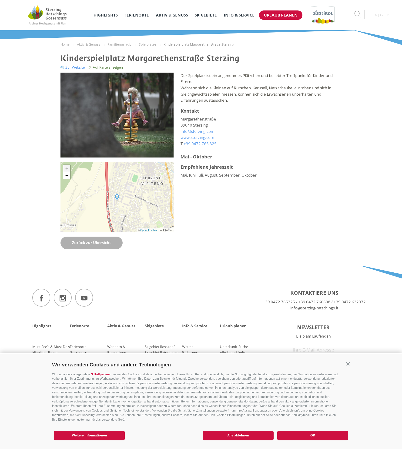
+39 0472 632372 (350, 302)
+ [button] (66, 168)
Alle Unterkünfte (233, 352)
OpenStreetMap (149, 230)
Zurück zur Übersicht (91, 242)
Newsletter (313, 327)
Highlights (106, 15)
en (375, 15)
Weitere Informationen (89, 435)
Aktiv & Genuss (172, 15)
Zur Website (75, 67)
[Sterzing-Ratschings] (47, 15)
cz (382, 15)
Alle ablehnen (238, 435)
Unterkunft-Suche (234, 346)
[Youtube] (84, 298)
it (369, 15)
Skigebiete (206, 15)
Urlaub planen (281, 15)
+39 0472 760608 (314, 302)
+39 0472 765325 (279, 302)
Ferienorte (136, 15)
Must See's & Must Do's (51, 346)
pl (388, 15)
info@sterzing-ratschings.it (314, 308)
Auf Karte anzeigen (107, 67)
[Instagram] (63, 298)
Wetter (187, 346)
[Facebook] (41, 298)
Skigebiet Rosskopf (160, 346)
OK (312, 435)
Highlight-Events (45, 352)
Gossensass (79, 352)
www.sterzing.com (197, 137)
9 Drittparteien (101, 374)
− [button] (66, 175)
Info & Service (239, 15)
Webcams (190, 352)
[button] (348, 364)
